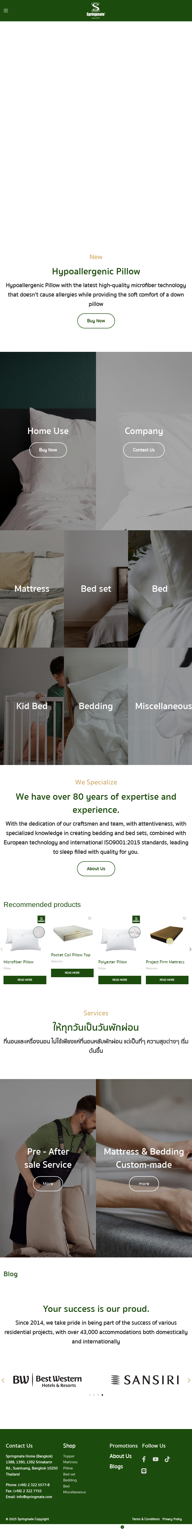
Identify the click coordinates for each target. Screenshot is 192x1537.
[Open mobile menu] (6, 10)
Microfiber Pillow (18, 962)
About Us (121, 1456)
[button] (3, 1380)
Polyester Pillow (112, 962)
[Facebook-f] (144, 1459)
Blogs (116, 1466)
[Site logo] (96, 10)
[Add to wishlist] (42, 918)
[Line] (144, 1471)
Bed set (69, 1474)
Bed (66, 1486)
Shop (69, 1445)
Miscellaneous (74, 1492)
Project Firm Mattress (165, 962)
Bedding (70, 1480)
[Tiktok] (167, 1459)
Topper (69, 1456)
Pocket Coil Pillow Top (70, 955)
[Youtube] (156, 1459)
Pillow (7, 968)
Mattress (57, 961)
